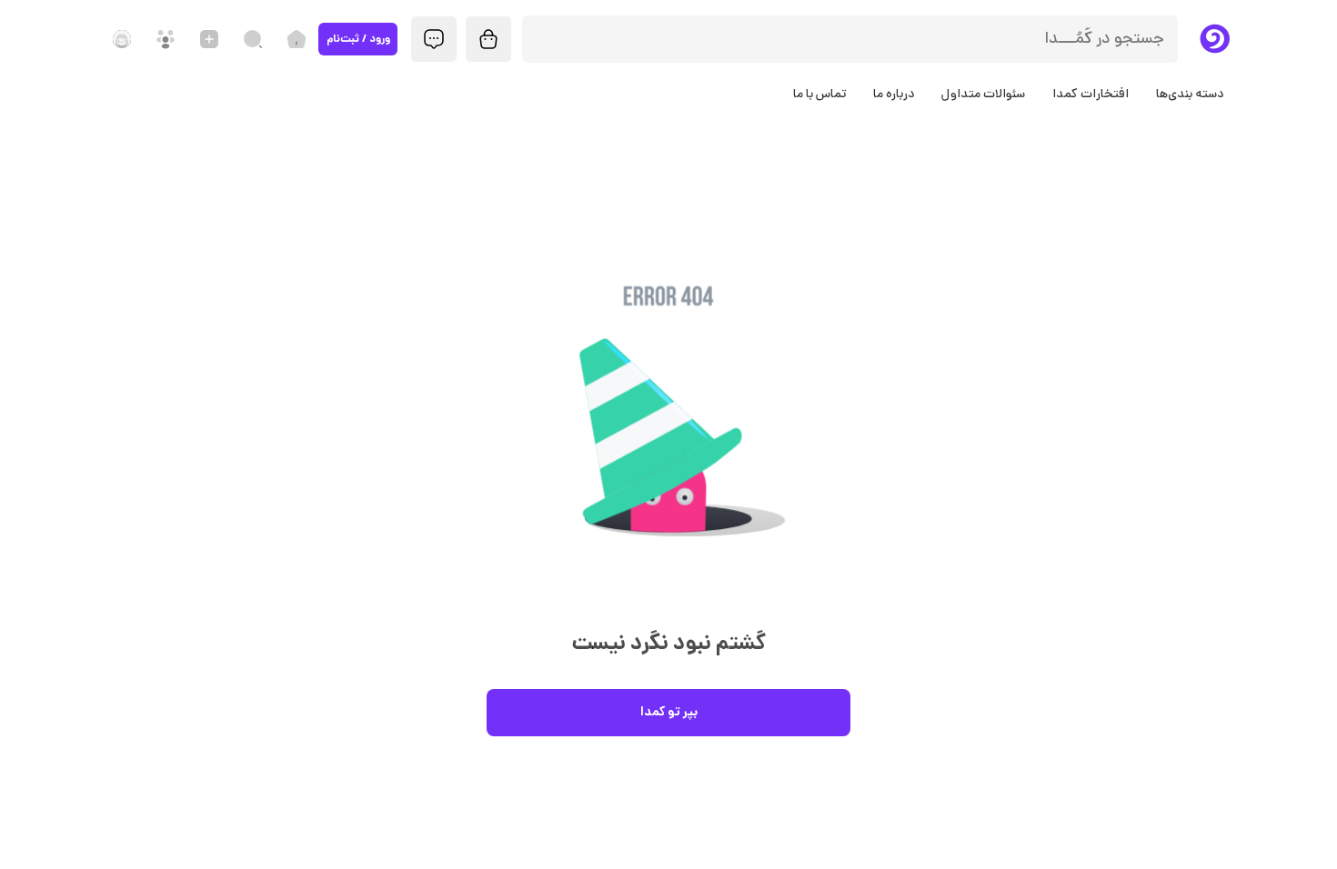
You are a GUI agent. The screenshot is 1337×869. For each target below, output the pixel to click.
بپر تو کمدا (669, 713)
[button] (668, 442)
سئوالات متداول (983, 95)
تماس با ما (819, 95)
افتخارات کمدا (1090, 95)
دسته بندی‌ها (1189, 95)
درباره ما (893, 95)
